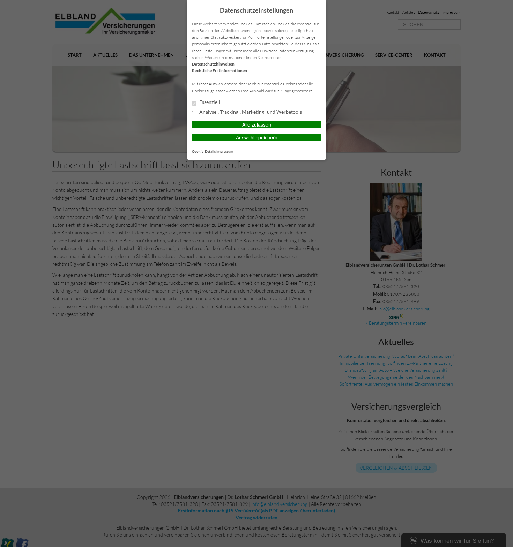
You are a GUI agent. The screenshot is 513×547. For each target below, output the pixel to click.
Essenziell (209, 102)
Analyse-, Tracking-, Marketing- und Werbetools (250, 112)
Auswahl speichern (256, 137)
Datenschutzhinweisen (213, 64)
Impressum (224, 151)
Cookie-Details (204, 151)
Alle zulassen (256, 124)
